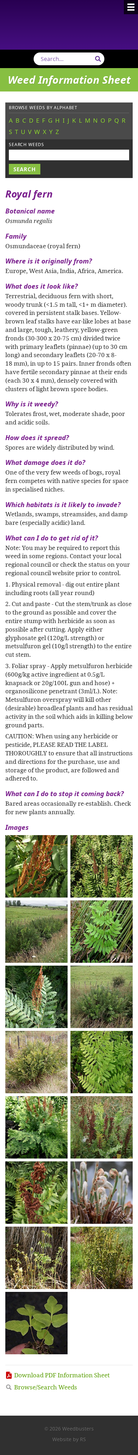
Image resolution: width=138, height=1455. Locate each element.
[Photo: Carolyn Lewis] (36, 866)
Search (98, 58)
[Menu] (131, 7)
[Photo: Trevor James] (101, 931)
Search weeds (26, 144)
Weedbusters (69, 25)
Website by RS (69, 1439)
